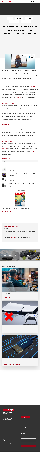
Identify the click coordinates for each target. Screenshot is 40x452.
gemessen (34, 151)
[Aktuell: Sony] (20, 317)
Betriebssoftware (19, 97)
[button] (37, 1)
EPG (9, 148)
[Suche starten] (36, 161)
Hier (4, 235)
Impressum (23, 425)
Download (5, 240)
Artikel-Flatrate (12, 237)
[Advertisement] (20, 43)
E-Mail (22, 439)
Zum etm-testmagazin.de (7, 211)
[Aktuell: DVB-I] (20, 284)
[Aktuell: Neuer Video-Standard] (20, 350)
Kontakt (22, 412)
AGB (21, 421)
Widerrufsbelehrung (25, 419)
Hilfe (22, 414)
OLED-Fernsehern (15, 107)
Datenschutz (23, 423)
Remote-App (4, 148)
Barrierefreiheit (24, 427)
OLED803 (31, 86)
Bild (15, 152)
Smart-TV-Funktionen (11, 149)
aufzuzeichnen (7, 146)
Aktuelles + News (7, 293)
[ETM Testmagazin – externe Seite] (20, 207)
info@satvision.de (9, 419)
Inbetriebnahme (16, 127)
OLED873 (35, 86)
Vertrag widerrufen (25, 417)
